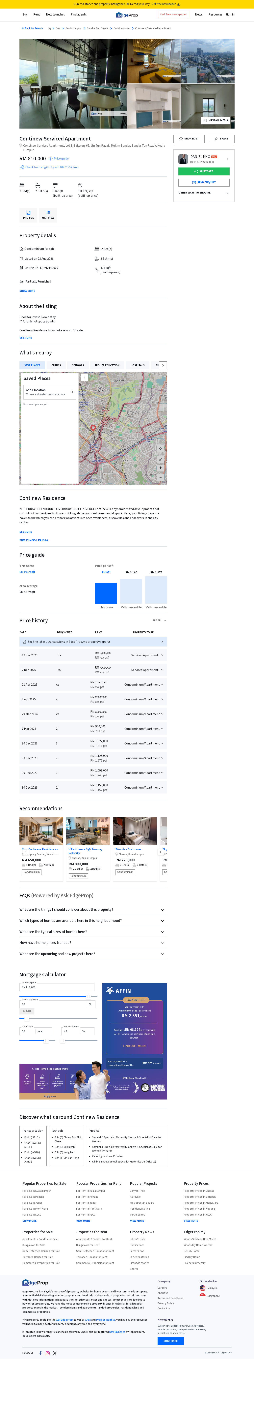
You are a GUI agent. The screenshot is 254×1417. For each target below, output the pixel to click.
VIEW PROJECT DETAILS (33, 540)
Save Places (32, 365)
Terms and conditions (170, 1298)
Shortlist (191, 139)
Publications (137, 1245)
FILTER (156, 620)
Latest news (137, 1251)
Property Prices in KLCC (198, 1215)
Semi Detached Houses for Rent (95, 1251)
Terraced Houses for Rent (91, 1257)
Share (224, 139)
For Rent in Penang (87, 1197)
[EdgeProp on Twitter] (55, 1353)
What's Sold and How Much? (200, 1239)
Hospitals (138, 365)
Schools (78, 365)
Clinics (56, 365)
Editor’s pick (137, 1239)
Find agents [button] (79, 14)
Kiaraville (135, 1197)
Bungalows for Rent (87, 1245)
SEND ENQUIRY (206, 182)
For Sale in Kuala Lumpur (36, 1191)
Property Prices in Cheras (199, 1191)
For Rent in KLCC (85, 1215)
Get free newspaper (164, 4)
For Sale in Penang (33, 1197)
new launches (117, 1332)
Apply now (50, 1096)
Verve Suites (137, 1215)
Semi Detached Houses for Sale (41, 1251)
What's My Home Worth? (198, 1245)
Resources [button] (215, 14)
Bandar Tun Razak (97, 28)
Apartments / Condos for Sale (40, 1239)
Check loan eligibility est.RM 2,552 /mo (52, 167)
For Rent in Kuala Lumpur (90, 1191)
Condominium (122, 28)
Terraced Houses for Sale (37, 1257)
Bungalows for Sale (33, 1245)
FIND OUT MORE (134, 1045)
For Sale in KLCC (31, 1215)
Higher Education (107, 365)
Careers (162, 1288)
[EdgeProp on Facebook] (40, 1353)
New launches (55, 14)
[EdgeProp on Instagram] (48, 1353)
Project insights (105, 1320)
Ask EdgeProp (76, 895)
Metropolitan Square (142, 1203)
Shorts (134, 1269)
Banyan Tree (137, 1191)
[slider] (88, 996)
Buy (58, 28)
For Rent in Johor (86, 1203)
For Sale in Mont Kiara (35, 1209)
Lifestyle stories (139, 1263)
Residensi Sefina (140, 1209)
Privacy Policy (166, 1303)
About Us (163, 1293)
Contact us (164, 1309)
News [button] (199, 14)
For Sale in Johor (32, 1203)
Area (88, 1320)
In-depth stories (139, 1257)
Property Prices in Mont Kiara (201, 1203)
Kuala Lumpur (73, 28)
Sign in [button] (230, 14)
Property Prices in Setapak (200, 1197)
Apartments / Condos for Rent (94, 1239)
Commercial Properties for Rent (95, 1263)
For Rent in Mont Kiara (89, 1209)
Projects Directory (195, 1263)
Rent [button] (36, 14)
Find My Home (192, 1257)
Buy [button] (24, 14)
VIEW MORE (30, 1221)
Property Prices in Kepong (199, 1209)
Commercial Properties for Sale (41, 1263)
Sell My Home (192, 1251)
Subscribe (171, 1341)
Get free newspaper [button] (173, 14)
